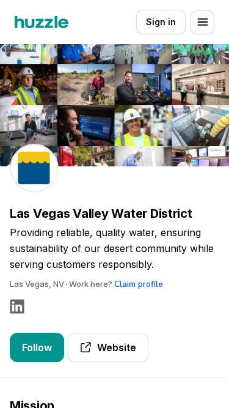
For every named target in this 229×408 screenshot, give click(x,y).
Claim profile (138, 284)
